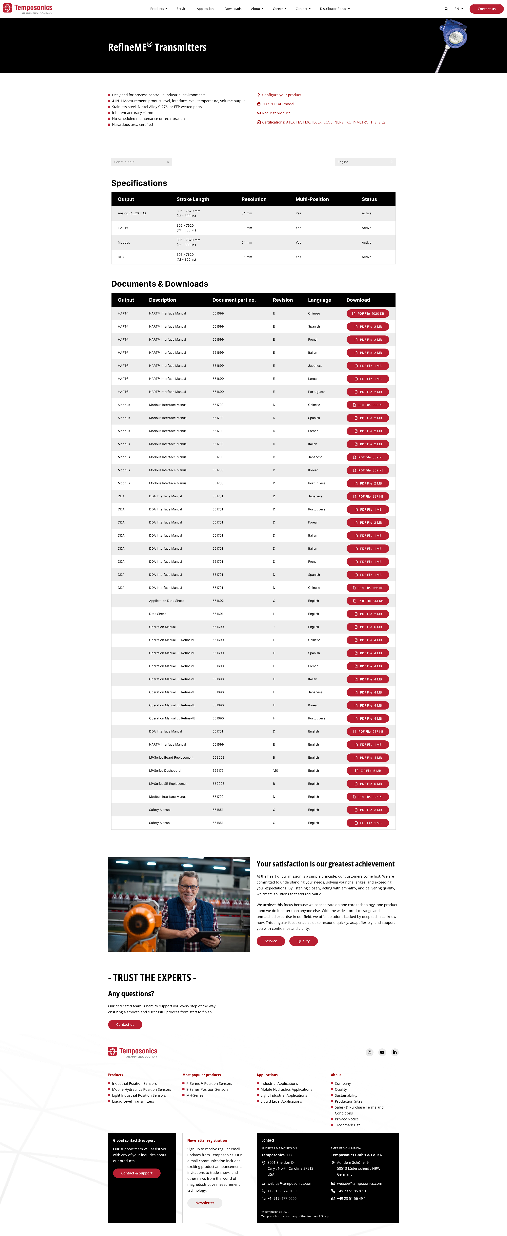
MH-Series (194, 1095)
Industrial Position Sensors (134, 1083)
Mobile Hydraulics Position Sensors (141, 1089)
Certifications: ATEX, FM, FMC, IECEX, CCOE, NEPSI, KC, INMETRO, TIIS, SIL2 (323, 122)
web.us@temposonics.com (290, 1183)
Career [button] (278, 9)
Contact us (487, 8)
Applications (206, 9)
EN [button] (457, 8)
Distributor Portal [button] (333, 9)
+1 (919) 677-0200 (282, 1198)
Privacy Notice (347, 1119)
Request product (275, 113)
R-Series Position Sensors (209, 1083)
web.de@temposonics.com (359, 1183)
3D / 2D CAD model (277, 104)
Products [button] (157, 9)
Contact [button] (302, 9)
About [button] (256, 9)
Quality (303, 941)
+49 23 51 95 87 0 (351, 1190)
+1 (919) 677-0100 (282, 1190)
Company (343, 1083)
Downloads (233, 9)
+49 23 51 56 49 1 (351, 1198)
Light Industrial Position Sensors (139, 1095)
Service (182, 9)
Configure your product (281, 94)
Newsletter (204, 1202)
